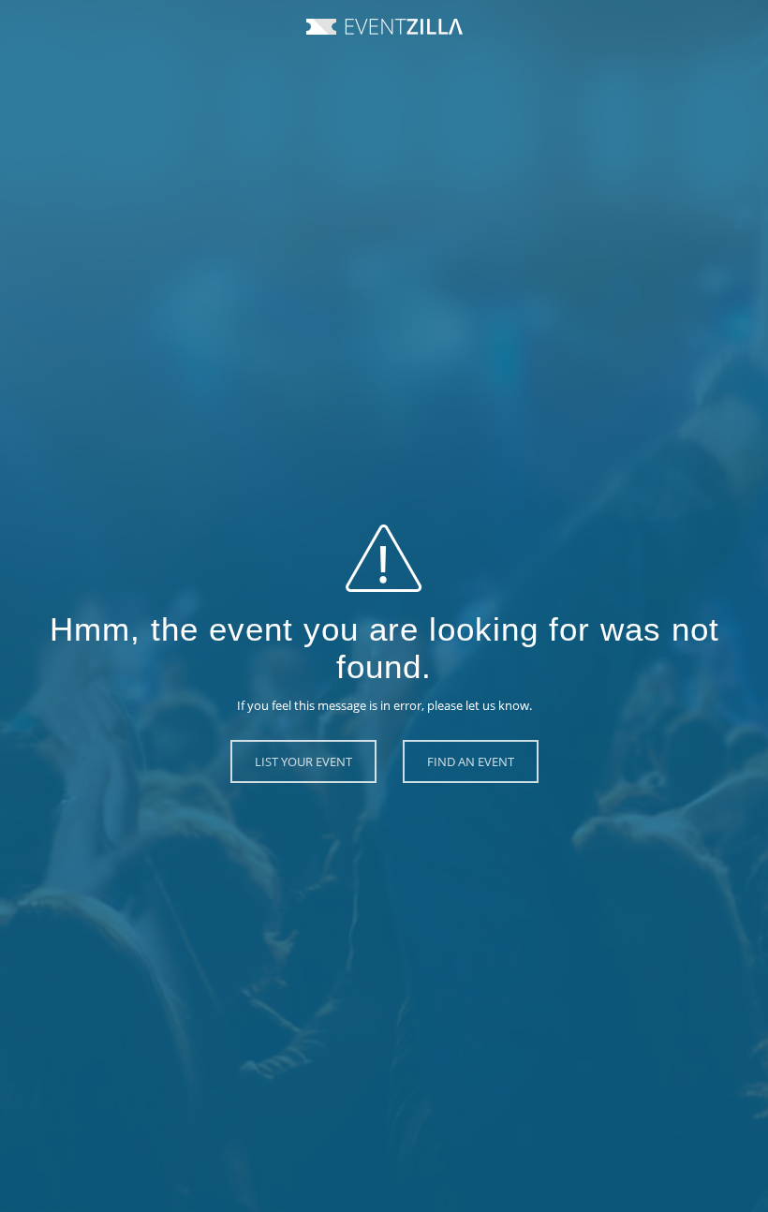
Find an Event (470, 761)
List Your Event (303, 761)
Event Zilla (384, 27)
